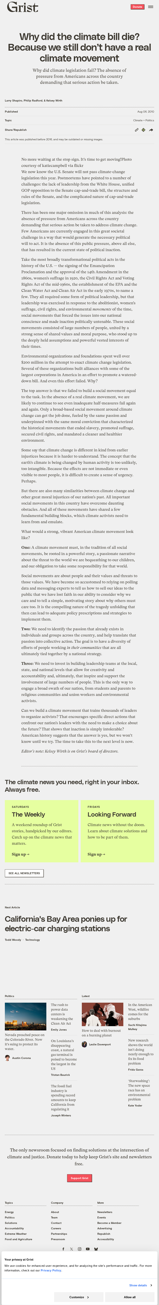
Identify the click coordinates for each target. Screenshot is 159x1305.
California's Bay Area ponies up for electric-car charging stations (66, 923)
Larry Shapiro (13, 100)
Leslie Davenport (100, 1044)
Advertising (104, 1228)
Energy (9, 1212)
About (55, 1212)
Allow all (130, 1297)
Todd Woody (13, 939)
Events (101, 1217)
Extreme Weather (16, 1233)
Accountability (14, 1228)
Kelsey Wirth (54, 100)
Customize (76, 1297)
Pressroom (58, 1239)
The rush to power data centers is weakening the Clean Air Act (62, 1014)
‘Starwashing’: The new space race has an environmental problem (139, 1090)
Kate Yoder (135, 1105)
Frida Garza (135, 1069)
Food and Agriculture (18, 1239)
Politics (10, 1217)
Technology (32, 939)
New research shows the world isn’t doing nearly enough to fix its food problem (141, 1051)
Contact (56, 1222)
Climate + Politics (143, 120)
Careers (56, 1228)
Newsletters (104, 1212)
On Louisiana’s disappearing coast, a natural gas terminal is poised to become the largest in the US (64, 1055)
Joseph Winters (61, 1115)
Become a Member (109, 1222)
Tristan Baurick (60, 1074)
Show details (138, 1285)
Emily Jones (59, 1029)
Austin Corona (21, 1058)
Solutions (11, 1222)
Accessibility (105, 1239)
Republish (103, 1233)
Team (54, 1217)
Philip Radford (33, 100)
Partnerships (59, 1233)
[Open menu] (150, 7)
